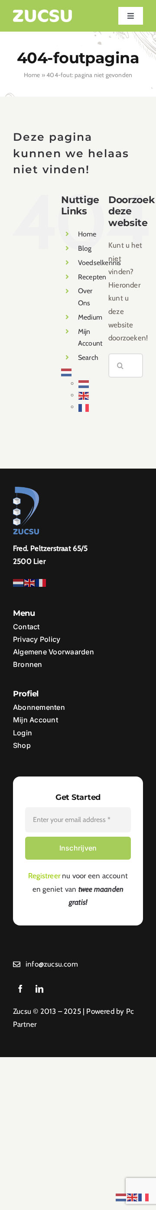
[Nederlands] (66, 372)
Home (32, 75)
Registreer (44, 875)
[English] (84, 395)
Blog (85, 248)
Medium (90, 317)
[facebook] (20, 988)
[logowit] (42, 13)
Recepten (92, 277)
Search (88, 357)
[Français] (84, 407)
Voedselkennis (99, 263)
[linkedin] (39, 988)
